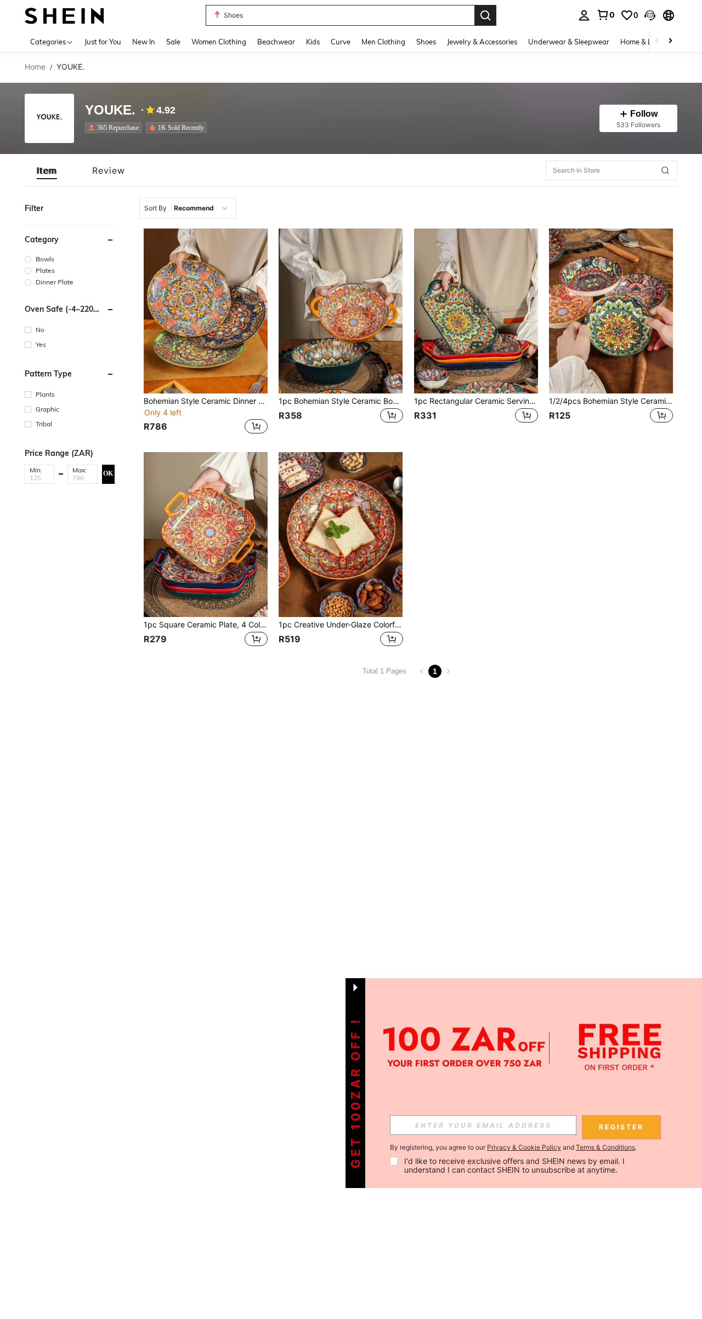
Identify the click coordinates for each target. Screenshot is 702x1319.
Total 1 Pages (384, 671)
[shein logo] (64, 15)
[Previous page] (421, 671)
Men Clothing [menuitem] (383, 41)
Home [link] (35, 66)
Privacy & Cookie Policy (524, 1147)
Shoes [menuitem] (426, 41)
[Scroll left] (657, 41)
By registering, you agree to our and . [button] (513, 1147)
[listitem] (115, 127)
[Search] (485, 15)
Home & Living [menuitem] (643, 41)
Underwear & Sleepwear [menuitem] (568, 41)
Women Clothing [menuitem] (218, 41)
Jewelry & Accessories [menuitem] (482, 41)
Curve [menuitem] (340, 41)
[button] (649, 15)
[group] (70, 258)
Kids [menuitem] (313, 41)
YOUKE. (110, 110)
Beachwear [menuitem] (276, 41)
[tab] (47, 170)
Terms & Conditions (605, 1147)
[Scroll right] (670, 41)
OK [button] (108, 473)
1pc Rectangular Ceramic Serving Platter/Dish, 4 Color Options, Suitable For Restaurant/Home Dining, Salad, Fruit (476, 401)
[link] (605, 14)
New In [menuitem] (143, 41)
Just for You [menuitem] (102, 41)
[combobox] (188, 208)
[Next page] (448, 671)
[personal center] (584, 15)
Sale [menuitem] (173, 41)
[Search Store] (665, 170)
